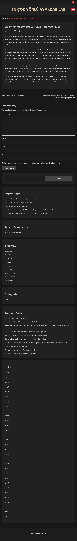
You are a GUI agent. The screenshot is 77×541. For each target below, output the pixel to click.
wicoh (7, 459)
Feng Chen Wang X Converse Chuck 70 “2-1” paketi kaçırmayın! (28, 322)
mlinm (7, 430)
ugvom (7, 507)
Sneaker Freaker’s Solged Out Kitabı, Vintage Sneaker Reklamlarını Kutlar (30, 210)
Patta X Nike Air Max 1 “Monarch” (17, 206)
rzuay (7, 401)
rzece (7, 382)
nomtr (7, 497)
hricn (6, 492)
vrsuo (7, 512)
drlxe (6, 478)
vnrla (6, 435)
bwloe (7, 488)
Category (8, 299)
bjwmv (22, 31)
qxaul (7, 468)
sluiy (6, 516)
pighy (7, 420)
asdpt (7, 387)
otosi (6, 440)
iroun (6, 377)
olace (7, 449)
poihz (7, 444)
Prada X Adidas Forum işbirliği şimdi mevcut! (20, 199)
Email (4, 147)
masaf (7, 416)
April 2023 (8, 255)
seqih (7, 372)
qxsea (7, 425)
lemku (7, 454)
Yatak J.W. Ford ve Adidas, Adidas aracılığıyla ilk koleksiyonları (26, 213)
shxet (7, 464)
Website (5, 155)
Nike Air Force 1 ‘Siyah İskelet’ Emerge (18, 202)
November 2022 (11, 273)
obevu (7, 502)
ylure (6, 396)
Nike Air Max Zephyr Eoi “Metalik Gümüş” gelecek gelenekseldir (27, 335)
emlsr (7, 473)
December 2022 (11, 269)
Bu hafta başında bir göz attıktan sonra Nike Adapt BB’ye (25, 339)
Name (4, 138)
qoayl (7, 483)
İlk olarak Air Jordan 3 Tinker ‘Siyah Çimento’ (20, 354)
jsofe (6, 411)
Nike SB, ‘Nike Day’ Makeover (15, 318)
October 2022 (10, 277)
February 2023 (10, 262)
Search (58, 179)
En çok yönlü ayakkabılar (38, 9)
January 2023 (10, 266)
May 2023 (8, 251)
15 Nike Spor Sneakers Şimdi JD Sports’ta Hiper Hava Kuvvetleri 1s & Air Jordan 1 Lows (36, 343)
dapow (7, 392)
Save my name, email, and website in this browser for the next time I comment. (32, 163)
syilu (6, 406)
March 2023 (9, 258)
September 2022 (11, 281)
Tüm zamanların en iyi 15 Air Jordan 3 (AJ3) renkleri (23, 350)
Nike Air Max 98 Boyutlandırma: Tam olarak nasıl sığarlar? (25, 332)
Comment (6, 115)
